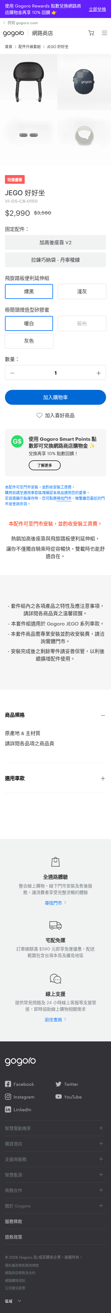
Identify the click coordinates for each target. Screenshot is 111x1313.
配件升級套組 (29, 46)
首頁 (8, 46)
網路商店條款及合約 (20, 1272)
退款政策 (13, 1237)
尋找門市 (64, 498)
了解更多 (44, 465)
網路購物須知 (15, 1280)
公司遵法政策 (15, 1287)
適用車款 (15, 777)
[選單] (104, 33)
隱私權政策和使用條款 (22, 1265)
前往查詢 (53, 1019)
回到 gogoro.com (23, 22)
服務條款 (13, 1221)
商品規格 (15, 714)
